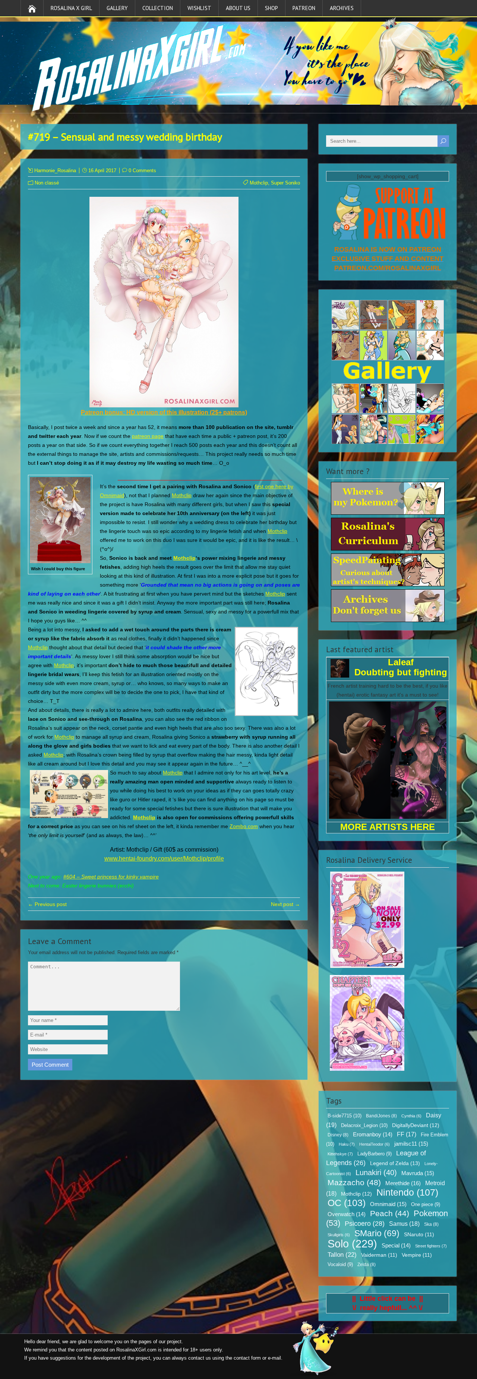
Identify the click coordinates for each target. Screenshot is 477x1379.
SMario (376, 1233)
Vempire (417, 1255)
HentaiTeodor (374, 1144)
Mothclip (259, 183)
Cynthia (411, 1116)
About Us (238, 8)
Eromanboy (372, 1134)
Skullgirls (339, 1235)
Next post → (285, 904)
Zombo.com (244, 826)
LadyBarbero (374, 1153)
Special (396, 1246)
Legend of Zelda (395, 1163)
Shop (271, 8)
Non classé (47, 183)
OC (347, 1202)
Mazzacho (354, 1182)
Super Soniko (285, 183)
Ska (431, 1224)
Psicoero (365, 1223)
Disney (338, 1134)
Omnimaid (388, 1204)
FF (406, 1134)
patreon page (148, 436)
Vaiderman (379, 1255)
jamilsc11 (411, 1143)
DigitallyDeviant (415, 1125)
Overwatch (347, 1214)
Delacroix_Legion (364, 1125)
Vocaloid (340, 1264)
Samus (404, 1224)
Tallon (342, 1254)
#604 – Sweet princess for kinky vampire (111, 877)
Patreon (304, 8)
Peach (389, 1213)
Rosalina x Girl (71, 8)
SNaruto (419, 1234)
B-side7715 (344, 1115)
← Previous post (47, 904)
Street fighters (431, 1246)
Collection (157, 8)
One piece (425, 1204)
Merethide (403, 1183)
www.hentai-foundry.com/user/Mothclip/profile (164, 858)
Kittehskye (340, 1154)
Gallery (117, 8)
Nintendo (407, 1192)
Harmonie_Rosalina (55, 170)
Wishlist (199, 8)
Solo (352, 1243)
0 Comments (142, 170)
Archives (342, 8)
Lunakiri (376, 1172)
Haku (347, 1144)
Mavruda (417, 1173)
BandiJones (381, 1115)
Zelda (366, 1264)
